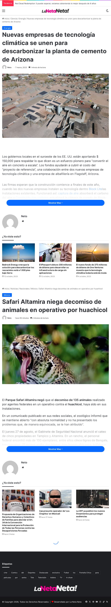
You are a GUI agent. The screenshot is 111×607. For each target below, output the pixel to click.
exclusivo (56, 573)
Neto (9, 67)
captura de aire (68, 193)
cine (5, 573)
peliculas (7, 577)
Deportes (31, 573)
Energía (22, 18)
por (16, 577)
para (97, 573)
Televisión (42, 577)
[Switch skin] (107, 12)
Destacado (43, 573)
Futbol (66, 573)
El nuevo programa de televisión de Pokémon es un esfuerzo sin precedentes (50, 3)
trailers (53, 577)
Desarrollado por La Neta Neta (67, 602)
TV (61, 577)
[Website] (23, 221)
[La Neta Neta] (55, 10)
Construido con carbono (32, 197)
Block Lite (95, 189)
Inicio (6, 18)
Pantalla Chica (85, 573)
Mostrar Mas (54, 203)
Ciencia (14, 18)
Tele (32, 577)
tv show (69, 577)
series (24, 577)
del (22, 573)
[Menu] (3, 12)
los (74, 573)
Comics (14, 573)
